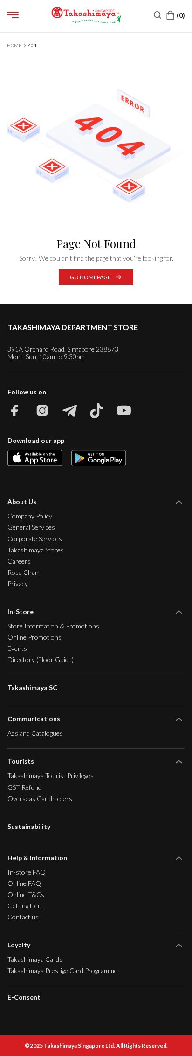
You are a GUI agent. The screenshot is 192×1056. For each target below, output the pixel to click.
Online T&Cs (25, 894)
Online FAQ (24, 883)
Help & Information (37, 858)
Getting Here (25, 906)
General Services (31, 527)
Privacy (17, 583)
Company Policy (29, 516)
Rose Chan (23, 572)
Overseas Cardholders (39, 798)
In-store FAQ (26, 872)
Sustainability (28, 826)
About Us (21, 501)
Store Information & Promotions (53, 626)
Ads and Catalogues (35, 733)
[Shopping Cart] (175, 15)
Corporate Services (34, 539)
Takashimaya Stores (35, 550)
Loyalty (18, 945)
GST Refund (24, 787)
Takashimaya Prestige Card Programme (62, 970)
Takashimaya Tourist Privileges (50, 776)
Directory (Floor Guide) (40, 659)
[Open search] (157, 15)
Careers (19, 561)
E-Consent (24, 997)
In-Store (20, 611)
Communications (33, 719)
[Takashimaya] (86, 15)
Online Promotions (34, 637)
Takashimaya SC (32, 687)
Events (17, 648)
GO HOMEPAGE (90, 277)
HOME (14, 45)
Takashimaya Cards (34, 959)
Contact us (23, 917)
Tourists (20, 761)
